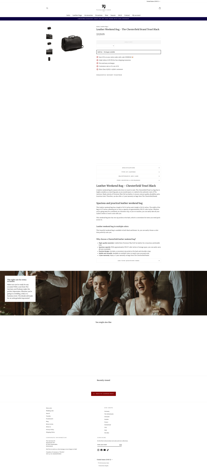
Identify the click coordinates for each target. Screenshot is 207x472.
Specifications (128, 167)
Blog (47, 421)
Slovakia (106, 433)
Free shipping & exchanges (128, 180)
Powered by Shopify (103, 465)
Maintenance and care (129, 176)
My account (136, 15)
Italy (105, 430)
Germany (106, 411)
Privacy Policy (50, 429)
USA (105, 427)
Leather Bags (77, 15)
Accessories (88, 15)
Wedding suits (50, 410)
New (106, 15)
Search (48, 413)
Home (98, 26)
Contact (127, 15)
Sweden (106, 419)
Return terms (49, 424)
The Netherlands (108, 414)
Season (113, 15)
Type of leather (129, 172)
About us (48, 427)
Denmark (106, 416)
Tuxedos (48, 416)
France (106, 422)
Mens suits (49, 408)
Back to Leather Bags (104, 393)
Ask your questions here (128, 260)
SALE (120, 15)
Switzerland (107, 424)
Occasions (99, 15)
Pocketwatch (49, 419)
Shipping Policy (50, 432)
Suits (68, 15)
